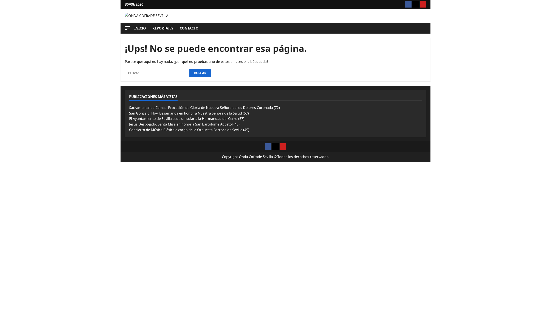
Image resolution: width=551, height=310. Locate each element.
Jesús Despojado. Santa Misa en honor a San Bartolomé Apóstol (181, 124)
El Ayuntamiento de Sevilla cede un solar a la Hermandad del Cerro (183, 118)
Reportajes (162, 28)
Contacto (189, 28)
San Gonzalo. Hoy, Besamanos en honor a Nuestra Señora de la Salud (185, 113)
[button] (127, 28)
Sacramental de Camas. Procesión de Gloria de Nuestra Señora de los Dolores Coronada (201, 107)
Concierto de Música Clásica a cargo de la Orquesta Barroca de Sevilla (185, 129)
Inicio (140, 28)
